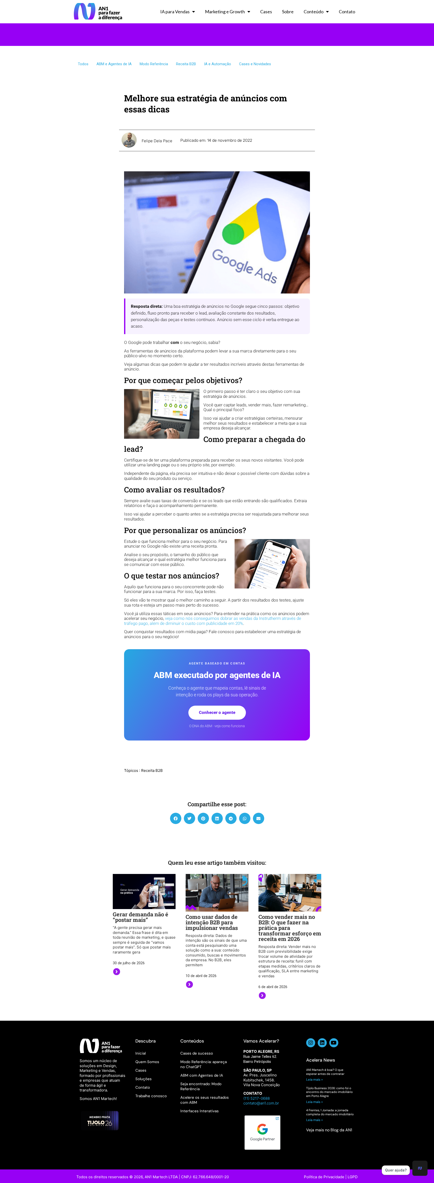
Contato (347, 11)
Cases (266, 11)
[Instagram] (310, 1042)
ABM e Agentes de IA (114, 64)
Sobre (288, 11)
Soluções (143, 1078)
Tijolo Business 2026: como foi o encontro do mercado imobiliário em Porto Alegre (329, 1092)
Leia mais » (314, 1079)
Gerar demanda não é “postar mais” (140, 917)
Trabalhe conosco (151, 1095)
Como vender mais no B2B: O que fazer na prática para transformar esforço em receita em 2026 (289, 927)
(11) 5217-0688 (256, 1098)
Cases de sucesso (196, 1053)
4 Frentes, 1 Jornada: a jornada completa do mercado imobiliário (330, 1112)
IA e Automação (217, 64)
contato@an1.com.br (261, 1103)
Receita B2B (186, 64)
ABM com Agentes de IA (201, 1075)
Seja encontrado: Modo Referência (201, 1086)
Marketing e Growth (225, 11)
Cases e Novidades (255, 64)
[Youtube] (333, 1042)
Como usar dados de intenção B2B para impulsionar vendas (212, 922)
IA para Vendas (175, 11)
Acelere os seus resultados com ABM (204, 1100)
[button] (175, 818)
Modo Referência (154, 64)
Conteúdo (313, 11)
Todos (83, 64)
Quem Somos (147, 1061)
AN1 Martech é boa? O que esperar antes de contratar (325, 1072)
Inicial (140, 1053)
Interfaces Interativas (199, 1111)
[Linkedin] (322, 1042)
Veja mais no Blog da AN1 (329, 1130)
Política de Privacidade (324, 1176)
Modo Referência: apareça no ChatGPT (203, 1064)
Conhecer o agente (217, 712)
